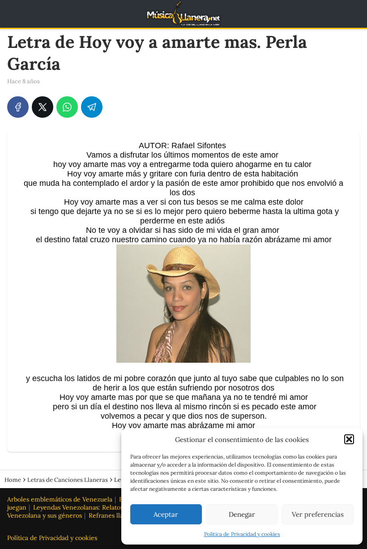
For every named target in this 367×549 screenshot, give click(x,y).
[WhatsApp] (67, 107)
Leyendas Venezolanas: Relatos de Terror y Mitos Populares (119, 507)
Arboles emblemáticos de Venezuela (59, 499)
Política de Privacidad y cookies (242, 534)
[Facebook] (18, 107)
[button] (349, 439)
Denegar (242, 514)
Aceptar (166, 514)
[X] (42, 107)
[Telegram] (91, 107)
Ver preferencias (318, 514)
